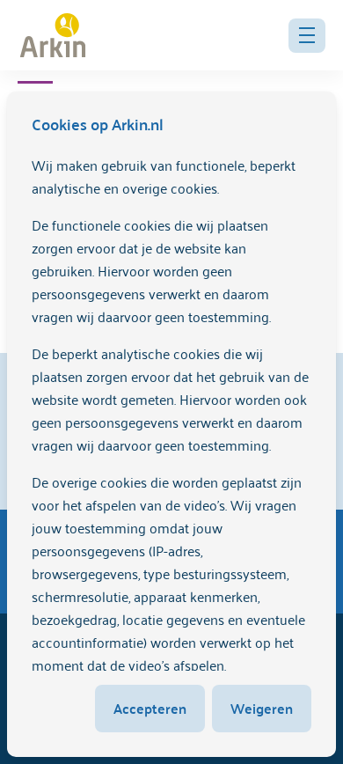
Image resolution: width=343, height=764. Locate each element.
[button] (306, 35)
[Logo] (53, 35)
